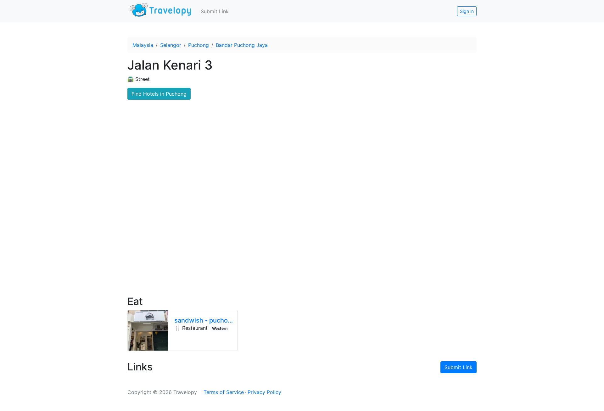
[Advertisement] (302, 236)
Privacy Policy (264, 392)
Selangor (170, 45)
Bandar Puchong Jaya (242, 45)
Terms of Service (224, 392)
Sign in (467, 11)
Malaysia (142, 45)
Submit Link (215, 11)
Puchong (198, 45)
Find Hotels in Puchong (159, 94)
